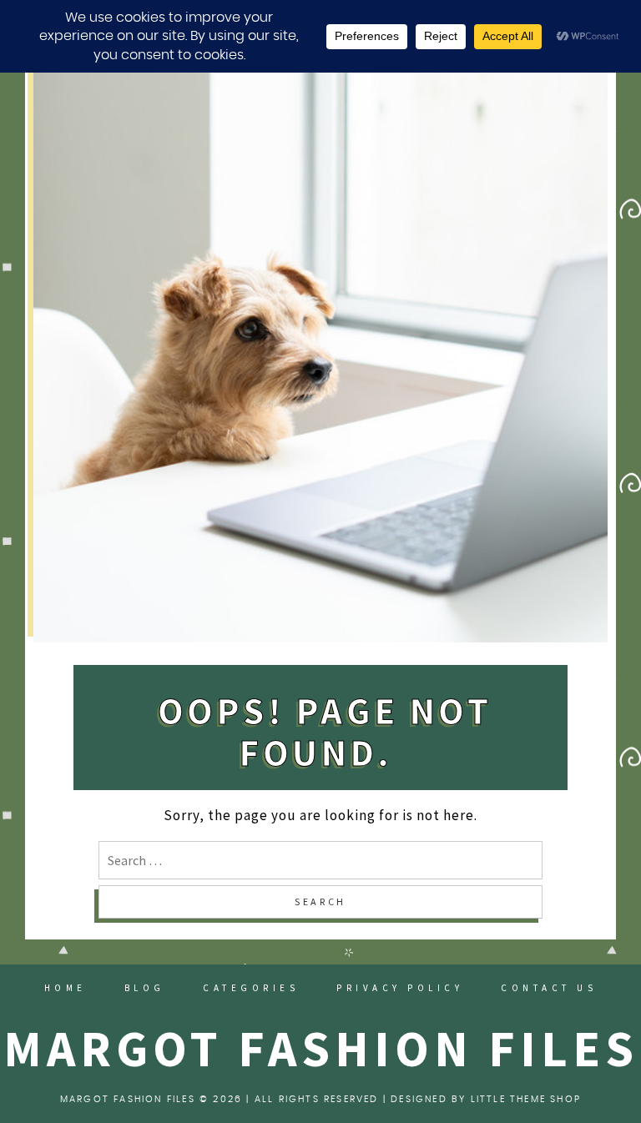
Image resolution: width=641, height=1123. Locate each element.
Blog (144, 988)
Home (65, 988)
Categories (251, 988)
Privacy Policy (399, 988)
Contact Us (549, 988)
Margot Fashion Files (320, 1048)
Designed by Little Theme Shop (486, 1099)
